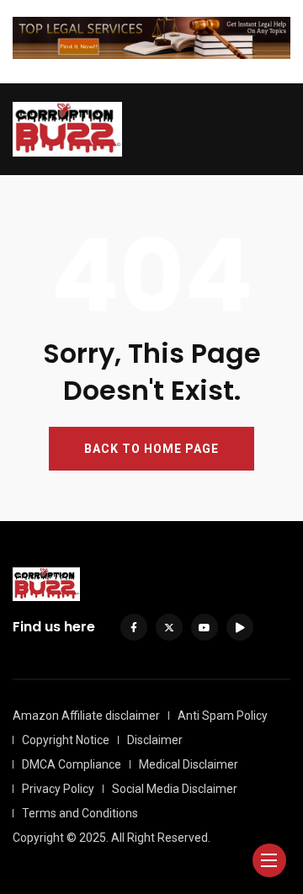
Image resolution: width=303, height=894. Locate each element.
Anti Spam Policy (223, 715)
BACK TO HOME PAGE (151, 448)
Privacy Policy (58, 789)
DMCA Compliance (71, 764)
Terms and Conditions (80, 813)
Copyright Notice (65, 740)
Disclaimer (155, 740)
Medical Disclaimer (188, 764)
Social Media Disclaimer (174, 789)
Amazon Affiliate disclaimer (86, 715)
